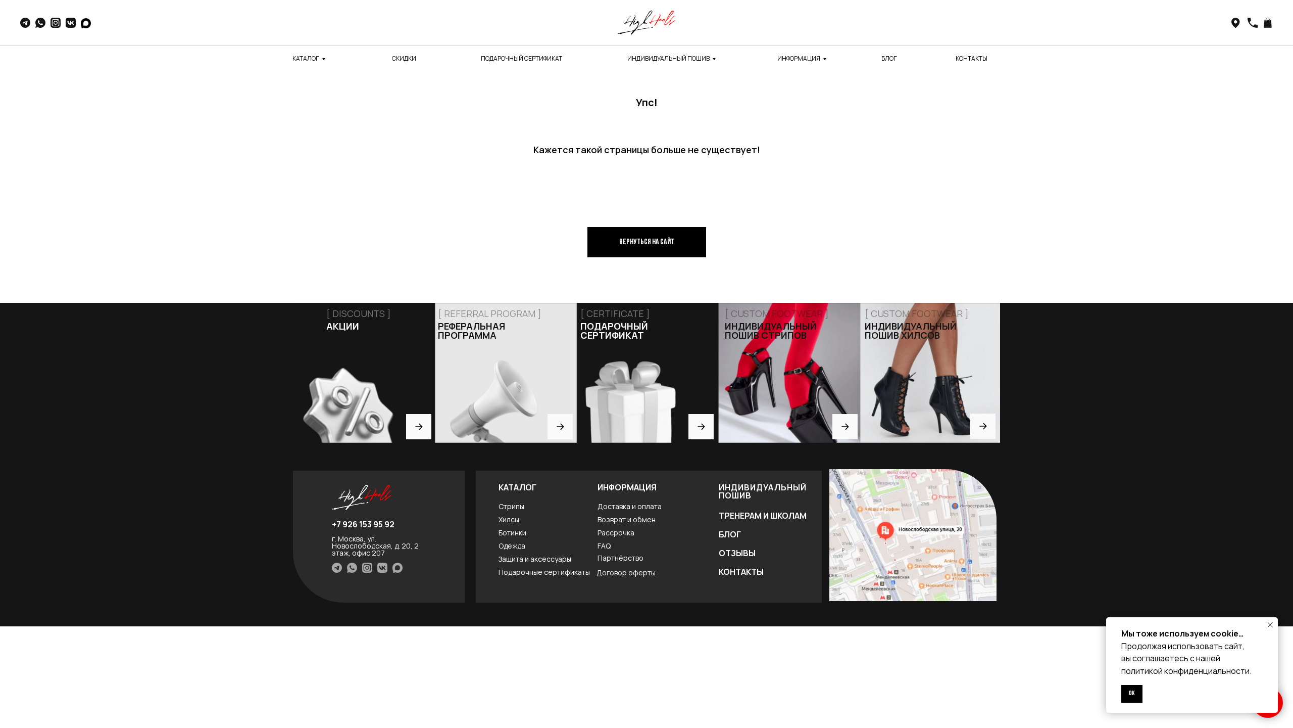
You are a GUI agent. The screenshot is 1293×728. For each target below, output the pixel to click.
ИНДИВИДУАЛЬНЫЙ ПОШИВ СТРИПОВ (771, 330)
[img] (913, 535)
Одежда (512, 546)
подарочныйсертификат (614, 330)
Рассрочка (616, 532)
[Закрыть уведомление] (1270, 625)
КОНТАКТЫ (971, 58)
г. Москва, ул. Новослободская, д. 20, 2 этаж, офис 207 (375, 546)
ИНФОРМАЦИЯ (798, 58)
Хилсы (509, 519)
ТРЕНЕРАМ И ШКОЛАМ (763, 515)
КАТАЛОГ (305, 58)
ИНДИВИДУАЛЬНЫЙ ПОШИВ (668, 58)
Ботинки (512, 532)
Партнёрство (620, 558)
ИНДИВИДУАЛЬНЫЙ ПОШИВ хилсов (911, 330)
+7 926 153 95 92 (363, 524)
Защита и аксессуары (535, 559)
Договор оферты (626, 572)
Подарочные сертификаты (544, 572)
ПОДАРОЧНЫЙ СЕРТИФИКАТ (521, 58)
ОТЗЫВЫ (737, 553)
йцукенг (316, 610)
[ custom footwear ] (917, 313)
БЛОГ (889, 58)
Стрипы (511, 506)
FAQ (604, 546)
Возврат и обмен (627, 519)
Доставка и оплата (630, 506)
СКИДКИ (404, 58)
